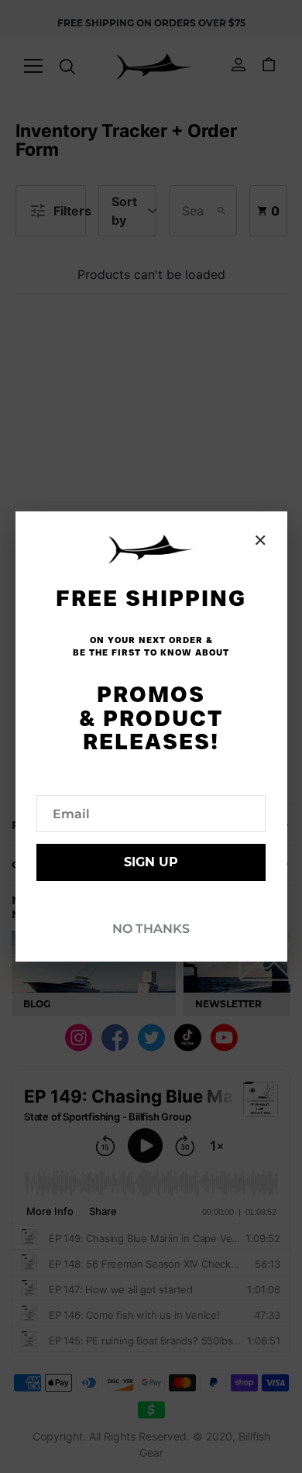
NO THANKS (151, 928)
